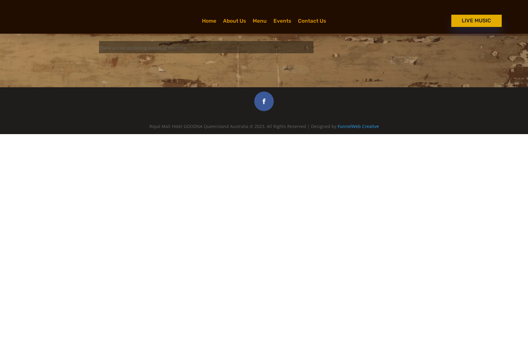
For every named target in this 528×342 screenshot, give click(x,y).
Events (282, 21)
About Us (234, 21)
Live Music (476, 20)
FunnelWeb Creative (358, 126)
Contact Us (312, 21)
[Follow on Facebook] (264, 101)
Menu (260, 21)
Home (209, 21)
